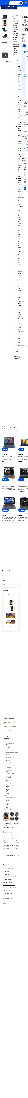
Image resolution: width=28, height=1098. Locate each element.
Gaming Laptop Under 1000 (9, 887)
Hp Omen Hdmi (6, 874)
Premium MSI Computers (9, 885)
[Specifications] (18, 580)
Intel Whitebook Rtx (7, 882)
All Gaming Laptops (7, 898)
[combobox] (16, 3)
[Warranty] (16, 585)
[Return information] (23, 43)
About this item (7, 571)
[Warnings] (18, 590)
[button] (16, 62)
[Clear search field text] (18, 3)
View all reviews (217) (11, 855)
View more (9, 525)
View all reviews (8, 730)
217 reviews (11, 724)
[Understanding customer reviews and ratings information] (17, 726)
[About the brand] (16, 595)
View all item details (21, 345)
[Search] (20, 3)
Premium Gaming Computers (10, 895)
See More (9, 627)
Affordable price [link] (10, 743)
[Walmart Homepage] (6, 3)
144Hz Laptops (6, 890)
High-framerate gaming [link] (11, 785)
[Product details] (18, 576)
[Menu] (2, 3)
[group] (19, 55)
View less (12, 808)
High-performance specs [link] (12, 764)
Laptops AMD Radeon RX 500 (9, 876)
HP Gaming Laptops (7, 893)
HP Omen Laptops (7, 879)
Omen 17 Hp (6, 871)
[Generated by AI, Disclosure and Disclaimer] (9, 809)
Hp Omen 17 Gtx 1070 (8, 868)
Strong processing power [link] (12, 752)
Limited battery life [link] (10, 797)
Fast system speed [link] (10, 773)
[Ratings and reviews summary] (18, 718)
